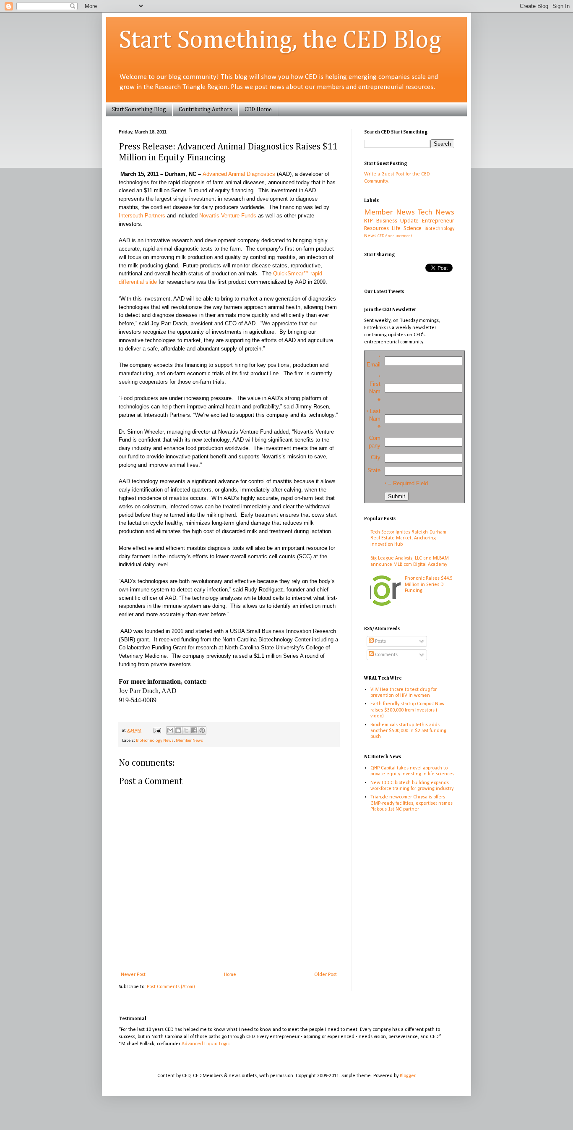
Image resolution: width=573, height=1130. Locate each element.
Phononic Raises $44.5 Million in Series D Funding (429, 584)
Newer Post (133, 974)
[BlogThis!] (178, 730)
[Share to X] (186, 730)
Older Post (325, 974)
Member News (189, 740)
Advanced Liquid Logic (205, 1043)
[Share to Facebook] (194, 730)
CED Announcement (395, 236)
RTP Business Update (391, 221)
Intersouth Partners (142, 215)
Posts (380, 641)
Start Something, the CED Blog (280, 40)
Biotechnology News (155, 740)
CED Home (258, 109)
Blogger (407, 1075)
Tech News (436, 213)
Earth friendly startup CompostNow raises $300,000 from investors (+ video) (407, 710)
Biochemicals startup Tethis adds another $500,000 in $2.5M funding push (408, 731)
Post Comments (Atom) (171, 986)
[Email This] (170, 730)
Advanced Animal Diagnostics (239, 174)
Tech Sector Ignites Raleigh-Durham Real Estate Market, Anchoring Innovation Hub (408, 538)
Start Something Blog (139, 109)
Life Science (407, 228)
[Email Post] (156, 730)
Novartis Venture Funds (227, 215)
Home (230, 974)
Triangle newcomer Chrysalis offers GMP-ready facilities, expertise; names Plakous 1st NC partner (411, 803)
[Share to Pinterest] (202, 730)
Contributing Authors (205, 109)
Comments (386, 654)
